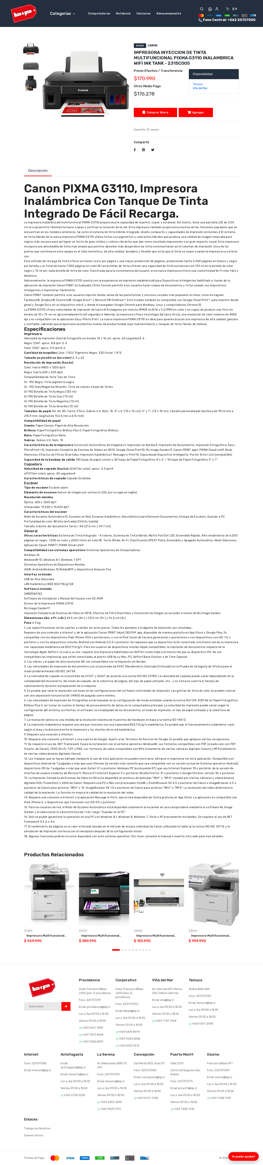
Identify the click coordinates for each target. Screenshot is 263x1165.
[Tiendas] (210, 9)
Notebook (123, 13)
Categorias (61, 13)
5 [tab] (133, 950)
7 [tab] (140, 950)
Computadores (99, 13)
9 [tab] (146, 950)
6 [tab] (136, 950)
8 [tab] (143, 950)
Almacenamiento (169, 13)
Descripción (38, 170)
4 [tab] (129, 950)
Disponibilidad (203, 74)
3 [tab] (126, 950)
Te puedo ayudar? (243, 1156)
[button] (201, 8)
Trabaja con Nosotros (37, 1128)
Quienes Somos (33, 1135)
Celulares (144, 13)
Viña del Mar (200, 88)
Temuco (198, 84)
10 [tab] (150, 950)
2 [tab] (122, 950)
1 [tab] (116, 950)
